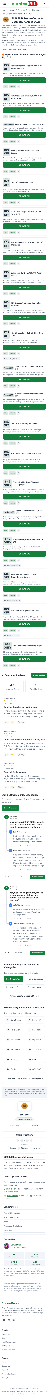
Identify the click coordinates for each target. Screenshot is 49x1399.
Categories (6, 1334)
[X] (9, 1320)
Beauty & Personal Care (19, 10)
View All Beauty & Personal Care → (24, 996)
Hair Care (36, 10)
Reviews (12, 49)
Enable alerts (11, 1189)
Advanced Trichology (13, 1226)
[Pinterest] (14, 1320)
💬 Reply (21, 722)
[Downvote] (20, 845)
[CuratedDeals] (25, 3)
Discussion (22, 49)
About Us (5, 1370)
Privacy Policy (6, 1378)
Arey (6, 1222)
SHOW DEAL (24, 80)
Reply (29, 845)
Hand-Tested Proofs (9, 1342)
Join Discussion (37, 877)
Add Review (39, 675)
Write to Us (6, 1362)
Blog (3, 1338)
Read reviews (12, 1195)
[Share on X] (24, 1141)
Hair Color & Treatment (12, 14)
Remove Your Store (9, 1350)
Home (4, 10)
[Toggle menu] (6, 4)
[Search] (43, 4)
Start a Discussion (10, 808)
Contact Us (6, 1366)
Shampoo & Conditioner (36, 987)
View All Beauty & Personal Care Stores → (25, 1079)
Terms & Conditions (9, 1374)
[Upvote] (15, 845)
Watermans (8, 1230)
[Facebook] (4, 1320)
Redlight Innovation (12, 1213)
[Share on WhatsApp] (29, 1141)
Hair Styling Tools (13, 987)
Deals (4, 49)
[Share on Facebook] (19, 1141)
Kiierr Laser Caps (11, 1217)
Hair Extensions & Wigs (36, 979)
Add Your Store (7, 1346)
